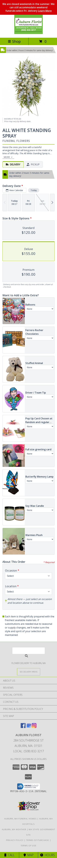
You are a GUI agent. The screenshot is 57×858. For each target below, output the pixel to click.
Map (30, 855)
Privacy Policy (15, 840)
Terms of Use (28, 845)
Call (10, 855)
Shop (16, 41)
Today (34, 190)
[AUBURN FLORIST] (28, 33)
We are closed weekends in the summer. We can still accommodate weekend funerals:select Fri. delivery (28, 7)
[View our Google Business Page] (28, 727)
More (7, 157)
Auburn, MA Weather (14, 829)
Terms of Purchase (37, 840)
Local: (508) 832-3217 (28, 751)
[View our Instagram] (34, 727)
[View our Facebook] (23, 727)
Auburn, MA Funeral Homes (20, 818)
